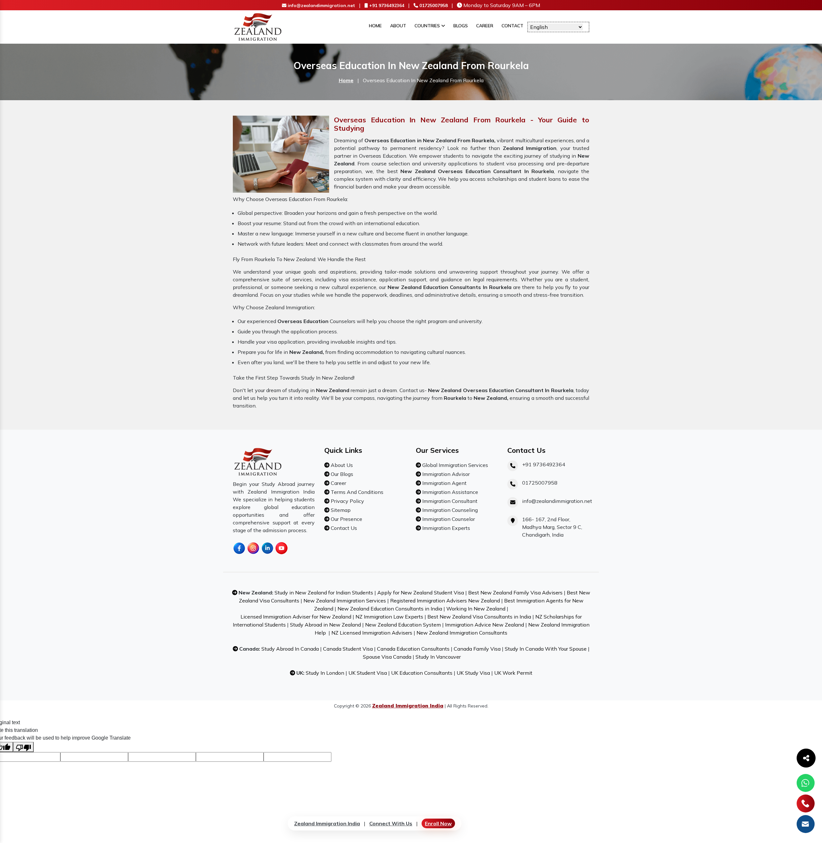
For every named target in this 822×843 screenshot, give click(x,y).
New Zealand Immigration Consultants (461, 632)
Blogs (460, 26)
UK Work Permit (513, 673)
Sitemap (340, 510)
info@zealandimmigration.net (320, 5)
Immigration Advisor (445, 474)
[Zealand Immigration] (258, 26)
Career (484, 26)
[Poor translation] (23, 747)
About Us (341, 465)
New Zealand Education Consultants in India (389, 608)
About (398, 26)
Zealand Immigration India (327, 823)
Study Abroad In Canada (290, 648)
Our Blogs (341, 474)
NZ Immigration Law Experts (389, 616)
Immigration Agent (444, 483)
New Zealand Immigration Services (344, 600)
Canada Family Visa (477, 648)
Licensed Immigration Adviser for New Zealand (295, 616)
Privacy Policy (346, 501)
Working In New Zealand (475, 608)
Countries (428, 26)
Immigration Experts (445, 528)
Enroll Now (438, 823)
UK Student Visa (367, 673)
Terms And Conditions (356, 492)
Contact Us (343, 528)
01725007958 (433, 5)
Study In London (325, 673)
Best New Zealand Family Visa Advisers (515, 592)
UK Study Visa (473, 673)
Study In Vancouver (438, 657)
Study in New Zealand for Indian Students (324, 592)
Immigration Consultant (449, 501)
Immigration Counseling (449, 510)
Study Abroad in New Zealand (325, 624)
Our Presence (345, 519)
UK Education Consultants (421, 673)
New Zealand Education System (403, 624)
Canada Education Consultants (413, 648)
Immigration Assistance (449, 492)
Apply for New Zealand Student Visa (420, 592)
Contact (512, 26)
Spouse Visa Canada (387, 657)
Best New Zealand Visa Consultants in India (479, 616)
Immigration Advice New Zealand (484, 624)
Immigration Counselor (448, 519)
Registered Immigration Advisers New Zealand (445, 600)
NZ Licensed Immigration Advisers (371, 632)
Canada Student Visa (348, 648)
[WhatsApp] (806, 783)
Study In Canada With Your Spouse (546, 648)
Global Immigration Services (454, 465)
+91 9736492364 (386, 5)
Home (375, 26)
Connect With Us (390, 823)
